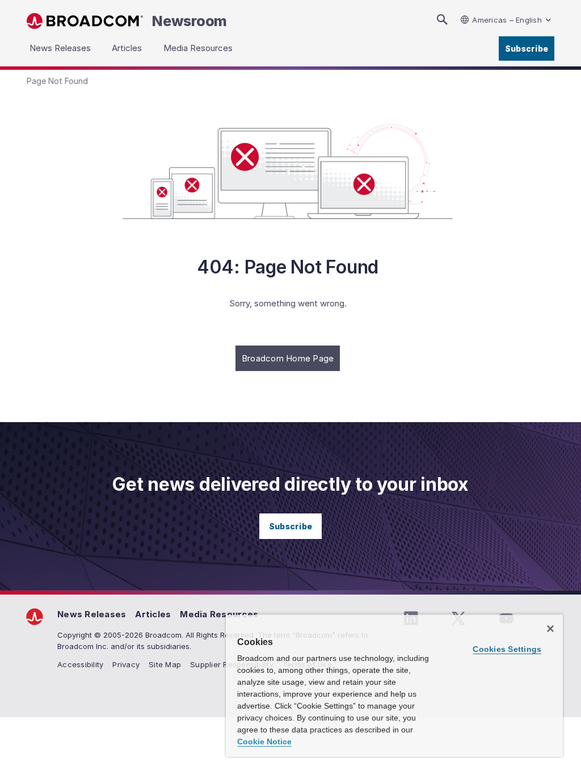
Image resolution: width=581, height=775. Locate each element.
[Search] (442, 19)
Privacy (126, 664)
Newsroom (189, 21)
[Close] (550, 628)
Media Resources (219, 614)
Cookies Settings (507, 649)
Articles (153, 614)
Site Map (165, 664)
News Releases (91, 614)
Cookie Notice (264, 741)
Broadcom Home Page (288, 358)
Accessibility (80, 664)
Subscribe (526, 48)
